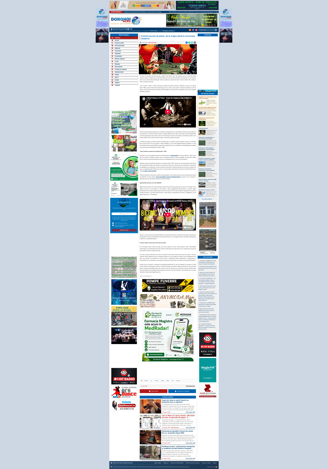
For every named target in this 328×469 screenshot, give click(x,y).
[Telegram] (192, 42)
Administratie (119, 72)
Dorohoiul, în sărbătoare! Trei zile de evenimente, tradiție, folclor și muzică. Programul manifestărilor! (207, 262)
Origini (162, 380)
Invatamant (118, 56)
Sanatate (118, 53)
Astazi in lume (119, 43)
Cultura (117, 82)
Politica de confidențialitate (177, 463)
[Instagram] (196, 30)
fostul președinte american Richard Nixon (168, 177)
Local (116, 61)
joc (151, 380)
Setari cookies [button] (157, 463)
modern (156, 380)
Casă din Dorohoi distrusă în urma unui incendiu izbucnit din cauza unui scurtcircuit (208, 268)
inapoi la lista (154, 391)
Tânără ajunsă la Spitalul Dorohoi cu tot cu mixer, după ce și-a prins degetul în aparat (207, 287)
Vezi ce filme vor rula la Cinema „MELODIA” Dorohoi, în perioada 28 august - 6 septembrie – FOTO (195, 12)
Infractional (118, 67)
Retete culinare (120, 59)
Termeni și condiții (206, 463)
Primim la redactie (121, 69)
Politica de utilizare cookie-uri (193, 463)
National (117, 48)
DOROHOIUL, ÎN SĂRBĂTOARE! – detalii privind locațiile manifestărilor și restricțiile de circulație (130, 12)
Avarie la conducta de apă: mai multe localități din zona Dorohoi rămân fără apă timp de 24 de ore (207, 274)
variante (178, 380)
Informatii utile (119, 45)
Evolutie (146, 380)
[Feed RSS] (190, 30)
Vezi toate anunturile (207, 199)
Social (117, 80)
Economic (118, 51)
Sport (116, 77)
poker (168, 380)
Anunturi (117, 37)
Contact (117, 85)
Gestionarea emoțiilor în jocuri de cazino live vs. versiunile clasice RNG (177, 432)
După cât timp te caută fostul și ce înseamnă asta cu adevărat (175, 401)
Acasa (116, 40)
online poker (174, 155)
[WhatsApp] (189, 42)
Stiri (172, 380)
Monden (117, 64)
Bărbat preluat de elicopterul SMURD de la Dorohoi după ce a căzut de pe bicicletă (206, 310)
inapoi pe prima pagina (183, 391)
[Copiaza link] (195, 42)
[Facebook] (193, 30)
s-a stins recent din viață (149, 171)
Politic (117, 75)
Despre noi (165, 463)
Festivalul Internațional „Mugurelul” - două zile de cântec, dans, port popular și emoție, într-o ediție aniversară (207, 326)
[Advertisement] (124, 98)
